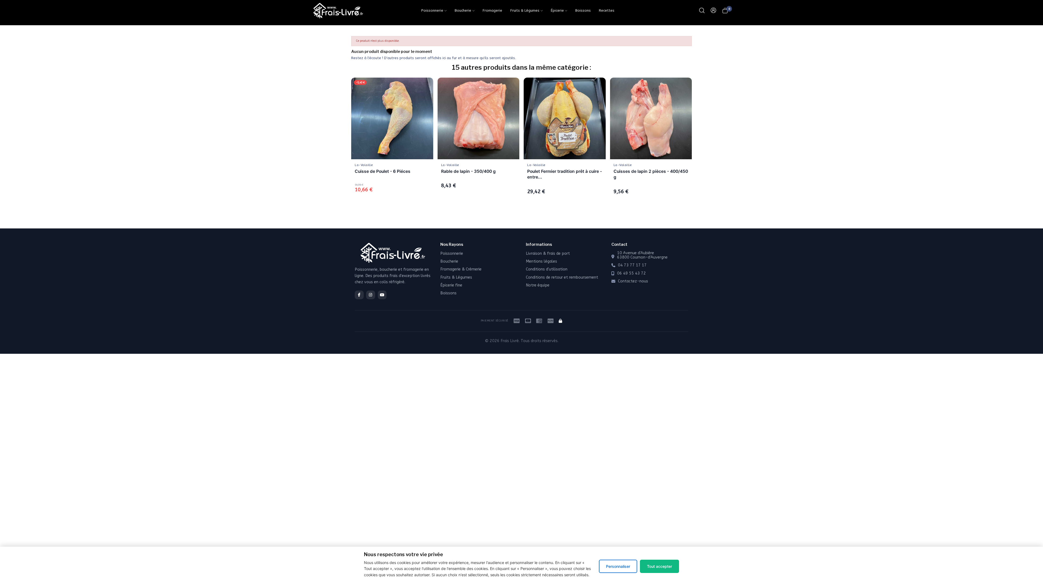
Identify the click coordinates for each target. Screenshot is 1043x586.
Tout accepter (659, 566)
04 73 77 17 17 (632, 265)
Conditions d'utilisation (546, 269)
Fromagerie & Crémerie (461, 269)
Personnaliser (618, 566)
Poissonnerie (451, 253)
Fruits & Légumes (456, 277)
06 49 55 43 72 (631, 273)
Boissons (448, 293)
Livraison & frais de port (548, 253)
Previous (343, 141)
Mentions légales (541, 261)
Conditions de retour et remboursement (562, 277)
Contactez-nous (633, 281)
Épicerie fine (451, 285)
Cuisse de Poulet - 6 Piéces (382, 171)
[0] (725, 10)
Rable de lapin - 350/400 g (468, 171)
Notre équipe (537, 285)
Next (700, 141)
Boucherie (449, 261)
